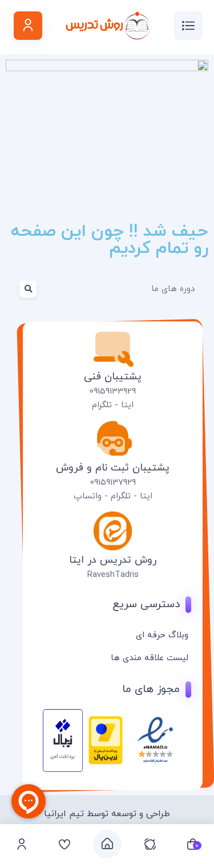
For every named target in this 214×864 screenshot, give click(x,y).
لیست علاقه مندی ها (149, 658)
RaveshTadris (113, 574)
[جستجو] (21, 289)
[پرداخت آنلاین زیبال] (63, 769)
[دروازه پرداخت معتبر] (105, 762)
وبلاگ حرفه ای (162, 635)
